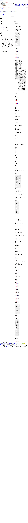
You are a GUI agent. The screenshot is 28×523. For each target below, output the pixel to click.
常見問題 (19, 4)
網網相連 (17, 343)
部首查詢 (1, 11)
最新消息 (16, 4)
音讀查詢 (8, 11)
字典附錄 (24, 4)
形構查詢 (6, 11)
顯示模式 (16, 5)
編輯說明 (21, 4)
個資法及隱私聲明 (6, 343)
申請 (17, 48)
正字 (6, 51)
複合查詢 (13, 11)
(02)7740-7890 (7, 346)
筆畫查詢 (4, 11)
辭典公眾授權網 (11, 343)
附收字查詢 (15, 11)
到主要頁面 (1, 0)
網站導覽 (18, 5)
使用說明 (26, 4)
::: (0, 12)
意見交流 (14, 343)
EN (25, 5)
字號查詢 (11, 11)
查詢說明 (2, 8)
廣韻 (3, 27)
